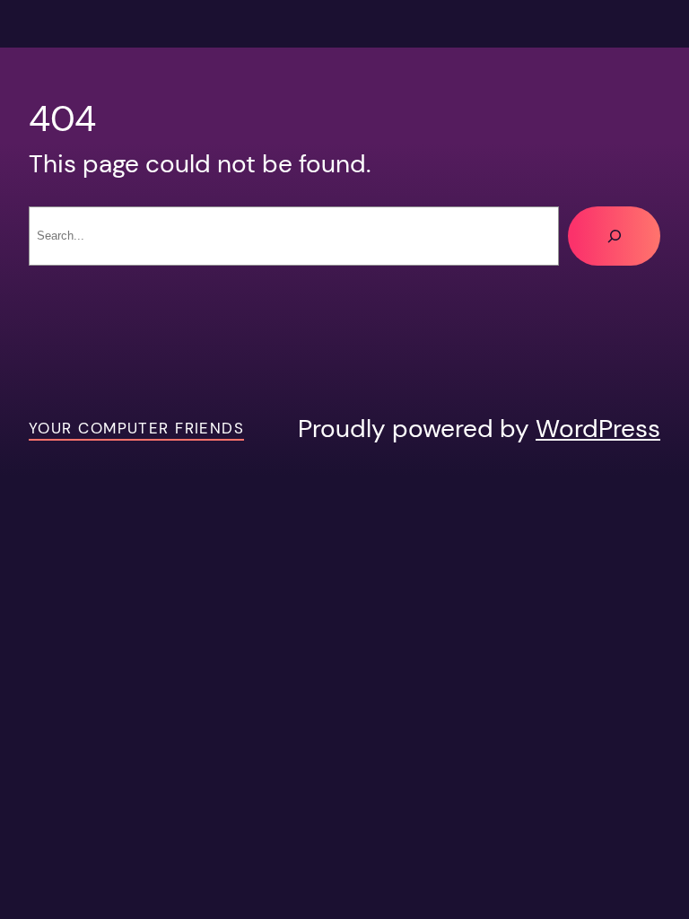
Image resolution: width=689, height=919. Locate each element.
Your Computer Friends (136, 428)
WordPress (598, 428)
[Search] (614, 235)
